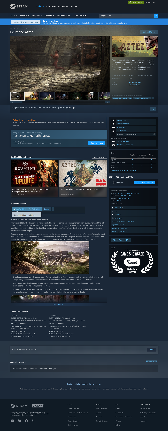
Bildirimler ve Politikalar (123, 417)
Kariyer (98, 413)
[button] (14, 15)
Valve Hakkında (101, 409)
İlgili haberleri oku (118, 225)
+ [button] (152, 98)
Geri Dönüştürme (102, 421)
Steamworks (72, 417)
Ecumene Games (135, 83)
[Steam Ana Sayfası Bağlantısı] (19, 8)
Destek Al (143, 417)
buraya (47, 369)
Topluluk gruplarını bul (119, 231)
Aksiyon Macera (145, 98)
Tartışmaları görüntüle (119, 228)
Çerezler (118, 421)
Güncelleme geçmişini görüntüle (123, 221)
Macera (123, 193)
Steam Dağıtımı (73, 421)
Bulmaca (136, 98)
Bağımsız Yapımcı (133, 193)
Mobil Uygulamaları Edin (148, 413)
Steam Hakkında (74, 409)
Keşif (130, 98)
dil (154, 2)
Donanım (99, 417)
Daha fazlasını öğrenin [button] (144, 182)
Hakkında (63, 6)
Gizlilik (125, 98)
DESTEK (73, 6)
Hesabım (143, 421)
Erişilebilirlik (119, 413)
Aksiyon (117, 193)
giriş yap (147, 2)
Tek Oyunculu (117, 98)
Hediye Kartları (73, 425)
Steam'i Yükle (145, 409)
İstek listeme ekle (96, 143)
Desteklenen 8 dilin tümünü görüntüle (123, 170)
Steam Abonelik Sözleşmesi (78, 413)
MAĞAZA (40, 6)
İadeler (117, 425)
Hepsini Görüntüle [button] (99, 157)
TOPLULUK (51, 6)
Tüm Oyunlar (14, 29)
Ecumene (118, 201)
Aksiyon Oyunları (26, 29)
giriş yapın (72, 108)
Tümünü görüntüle (151, 361)
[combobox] (126, 16)
